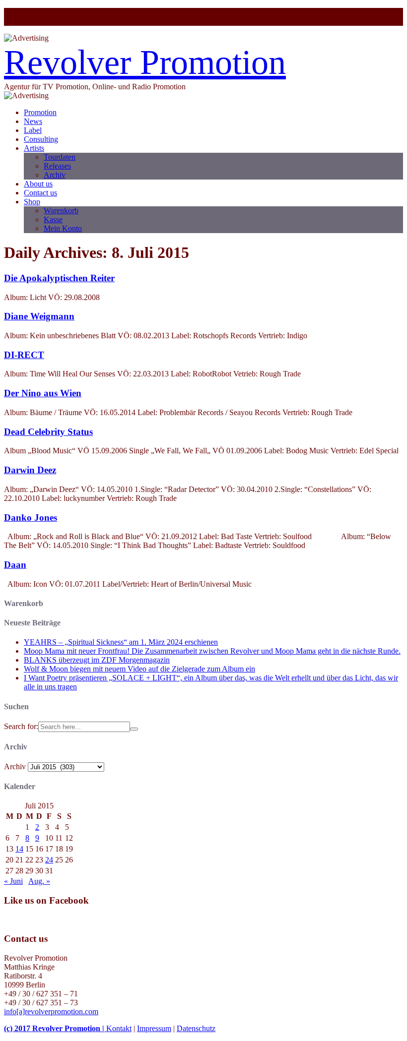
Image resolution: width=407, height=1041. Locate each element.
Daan (15, 564)
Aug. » (39, 881)
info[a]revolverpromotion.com (51, 1011)
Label (33, 130)
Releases (57, 166)
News (33, 121)
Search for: (21, 726)
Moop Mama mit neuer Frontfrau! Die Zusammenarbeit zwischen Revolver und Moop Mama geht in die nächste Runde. (212, 651)
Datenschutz (196, 1028)
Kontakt (119, 1028)
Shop (32, 201)
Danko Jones (30, 517)
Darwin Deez (30, 470)
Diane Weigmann (39, 316)
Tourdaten (59, 157)
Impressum (154, 1028)
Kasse (53, 219)
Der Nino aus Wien (42, 393)
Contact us (40, 192)
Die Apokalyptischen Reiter (59, 278)
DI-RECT (24, 355)
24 (49, 860)
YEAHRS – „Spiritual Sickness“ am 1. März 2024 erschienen (121, 642)
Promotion (40, 112)
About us (38, 184)
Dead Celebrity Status (48, 432)
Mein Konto (63, 228)
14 (19, 849)
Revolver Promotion (145, 62)
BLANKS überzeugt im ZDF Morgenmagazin (97, 660)
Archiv (55, 175)
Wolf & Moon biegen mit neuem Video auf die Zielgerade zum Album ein (139, 669)
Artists (34, 148)
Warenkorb (61, 210)
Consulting (41, 139)
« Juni (13, 881)
